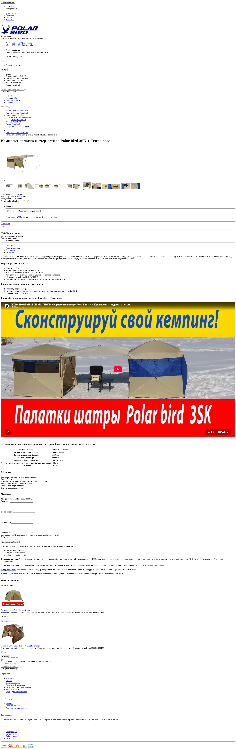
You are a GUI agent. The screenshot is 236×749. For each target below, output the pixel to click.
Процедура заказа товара (16, 692)
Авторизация (11, 9)
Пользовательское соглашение (18, 687)
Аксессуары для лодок (20, 126)
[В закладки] (4, 226)
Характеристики (13, 248)
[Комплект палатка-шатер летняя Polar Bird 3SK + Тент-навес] (23, 180)
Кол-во (9, 211)
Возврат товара (12, 689)
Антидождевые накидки (21, 117)
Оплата (9, 17)
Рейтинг (4, 537)
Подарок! (10, 252)
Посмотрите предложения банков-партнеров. (38, 217)
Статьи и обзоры (13, 98)
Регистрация (11, 7)
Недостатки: (6, 522)
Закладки (10, 738)
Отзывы (9, 102)
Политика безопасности (16, 685)
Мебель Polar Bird (13, 122)
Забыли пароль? (12, 736)
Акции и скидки (13, 100)
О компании (11, 13)
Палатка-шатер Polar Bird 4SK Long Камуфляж (20, 646)
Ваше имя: (5, 501)
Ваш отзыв (5, 533)
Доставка (10, 15)
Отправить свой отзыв (10, 542)
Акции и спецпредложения (17, 708)
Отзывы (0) (10, 250)
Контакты (10, 20)
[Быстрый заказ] (12, 621)
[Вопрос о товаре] (2, 226)
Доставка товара (13, 683)
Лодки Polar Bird (13, 124)
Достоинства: (6, 512)
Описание (10, 246)
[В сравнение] (7, 226)
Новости (9, 96)
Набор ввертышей (8, 570)
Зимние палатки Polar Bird (17, 111)
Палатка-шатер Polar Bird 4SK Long (16, 610)
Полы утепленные (18, 120)
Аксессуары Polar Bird (15, 115)
